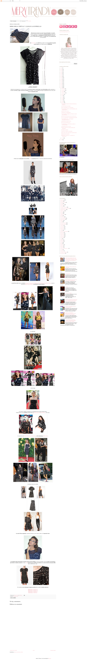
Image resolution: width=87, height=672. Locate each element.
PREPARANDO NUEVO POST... (66, 121)
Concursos (62, 226)
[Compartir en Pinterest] (15, 597)
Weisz (44, 412)
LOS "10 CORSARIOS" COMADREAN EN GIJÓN (69, 117)
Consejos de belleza (63, 252)
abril (62, 99)
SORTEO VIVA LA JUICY (65, 111)
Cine (61, 238)
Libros (61, 242)
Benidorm (62, 232)
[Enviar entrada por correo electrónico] (24, 595)
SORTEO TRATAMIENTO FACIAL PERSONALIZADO (70, 307)
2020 (61, 76)
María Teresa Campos (29, 284)
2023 (61, 72)
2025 (61, 69)
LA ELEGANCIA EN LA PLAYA (66, 126)
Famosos (61, 241)
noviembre (63, 90)
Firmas (61, 203)
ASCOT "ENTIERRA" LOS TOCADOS (67, 107)
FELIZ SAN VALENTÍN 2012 (65, 122)
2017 (61, 80)
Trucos (61, 249)
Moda (61, 243)
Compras (61, 225)
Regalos (61, 220)
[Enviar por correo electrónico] (10, 597)
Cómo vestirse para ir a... (64, 248)
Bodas (61, 215)
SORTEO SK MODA (68, 293)
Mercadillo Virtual (15, 596)
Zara (26, 562)
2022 (61, 73)
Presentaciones (62, 202)
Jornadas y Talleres (63, 207)
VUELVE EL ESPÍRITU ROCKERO (66, 131)
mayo (62, 98)
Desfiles (61, 201)
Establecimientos (63, 209)
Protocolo (61, 244)
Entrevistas (62, 233)
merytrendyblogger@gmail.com (64, 31)
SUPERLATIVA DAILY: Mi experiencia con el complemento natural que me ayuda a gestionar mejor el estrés (71, 300)
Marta (39, 283)
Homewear (62, 236)
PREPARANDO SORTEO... (65, 134)
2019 (61, 77)
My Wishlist (62, 216)
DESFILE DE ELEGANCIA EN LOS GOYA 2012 (68, 116)
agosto (62, 94)
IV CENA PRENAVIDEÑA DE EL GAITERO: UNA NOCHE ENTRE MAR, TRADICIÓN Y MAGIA (70, 321)
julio (62, 95)
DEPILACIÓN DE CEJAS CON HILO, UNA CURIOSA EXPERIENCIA (71, 280)
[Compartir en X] (13, 597)
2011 (61, 139)
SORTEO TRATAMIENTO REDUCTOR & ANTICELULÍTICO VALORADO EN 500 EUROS (70, 313)
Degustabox (62, 204)
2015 (61, 83)
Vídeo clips (62, 235)
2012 (61, 87)
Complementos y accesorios (64, 208)
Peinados (61, 237)
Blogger (49, 658)
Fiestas (61, 213)
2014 (61, 84)
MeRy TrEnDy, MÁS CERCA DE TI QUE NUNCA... (69, 132)
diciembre (63, 88)
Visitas (61, 230)
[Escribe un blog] (11, 597)
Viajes (61, 221)
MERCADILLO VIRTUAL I (32, 592)
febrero (62, 102)
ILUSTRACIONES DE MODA (65, 106)
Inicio (34, 650)
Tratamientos (62, 214)
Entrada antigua (53, 650)
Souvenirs (62, 250)
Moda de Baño (62, 219)
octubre (62, 91)
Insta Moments (62, 253)
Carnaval (61, 247)
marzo (62, 101)
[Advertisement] (33, 640)
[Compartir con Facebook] (14, 597)
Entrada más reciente (13, 650)
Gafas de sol (62, 210)
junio (62, 97)
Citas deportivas (63, 218)
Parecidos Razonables (64, 231)
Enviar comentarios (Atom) (18, 652)
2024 (61, 70)
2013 (61, 86)
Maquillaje (62, 227)
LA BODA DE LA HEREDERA (66, 112)
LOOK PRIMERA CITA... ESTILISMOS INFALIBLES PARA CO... (67, 119)
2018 (61, 79)
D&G (30, 158)
